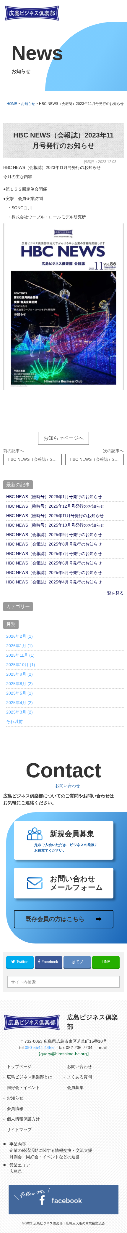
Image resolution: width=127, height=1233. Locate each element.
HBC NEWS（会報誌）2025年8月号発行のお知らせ (54, 544)
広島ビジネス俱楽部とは (29, 1076)
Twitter (22, 961)
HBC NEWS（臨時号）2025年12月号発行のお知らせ (55, 506)
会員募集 (75, 1087)
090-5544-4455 (39, 1047)
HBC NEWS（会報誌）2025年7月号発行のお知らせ (54, 553)
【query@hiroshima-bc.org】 (63, 1053)
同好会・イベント (23, 1087)
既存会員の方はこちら (54, 919)
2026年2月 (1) (19, 636)
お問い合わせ (79, 1066)
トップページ (19, 1066)
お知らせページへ (63, 438)
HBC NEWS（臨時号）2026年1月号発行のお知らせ (54, 496)
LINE (106, 961)
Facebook (49, 961)
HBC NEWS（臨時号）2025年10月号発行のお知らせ (55, 525)
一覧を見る (113, 593)
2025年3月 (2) (19, 712)
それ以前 (14, 721)
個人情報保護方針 (23, 1119)
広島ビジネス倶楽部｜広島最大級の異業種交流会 (69, 1223)
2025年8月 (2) (19, 683)
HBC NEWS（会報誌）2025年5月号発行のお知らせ (54, 572)
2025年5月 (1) (19, 693)
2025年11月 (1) (20, 655)
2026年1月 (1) (19, 645)
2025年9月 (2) (19, 674)
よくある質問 (79, 1076)
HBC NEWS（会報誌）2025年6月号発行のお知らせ (54, 563)
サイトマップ (19, 1129)
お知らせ (15, 1098)
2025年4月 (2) (19, 702)
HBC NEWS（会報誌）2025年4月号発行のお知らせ (54, 582)
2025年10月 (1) (20, 664)
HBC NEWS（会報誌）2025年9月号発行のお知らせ (54, 534)
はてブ (77, 961)
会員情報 (15, 1108)
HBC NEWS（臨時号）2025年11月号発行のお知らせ (55, 515)
